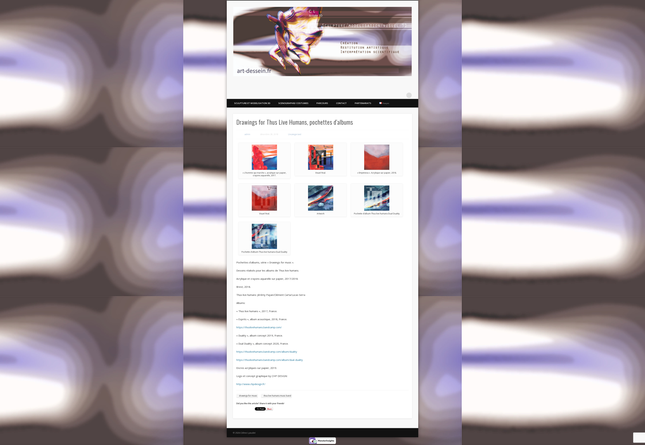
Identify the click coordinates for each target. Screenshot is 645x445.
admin (247, 134)
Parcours (322, 103)
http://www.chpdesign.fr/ (250, 384)
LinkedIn (402, 95)
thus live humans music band (277, 395)
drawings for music (248, 395)
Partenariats (363, 103)
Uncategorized (294, 134)
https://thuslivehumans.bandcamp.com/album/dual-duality (269, 360)
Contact (341, 103)
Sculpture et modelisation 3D (252, 103)
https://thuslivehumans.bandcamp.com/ (259, 327)
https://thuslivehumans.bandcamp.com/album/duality (266, 351)
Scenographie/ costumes (293, 103)
